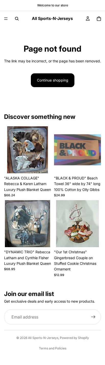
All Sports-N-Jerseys (43, 338)
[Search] (16, 18)
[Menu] (6, 19)
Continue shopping (52, 80)
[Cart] (98, 18)
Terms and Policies (52, 348)
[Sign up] (93, 317)
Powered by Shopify (74, 338)
